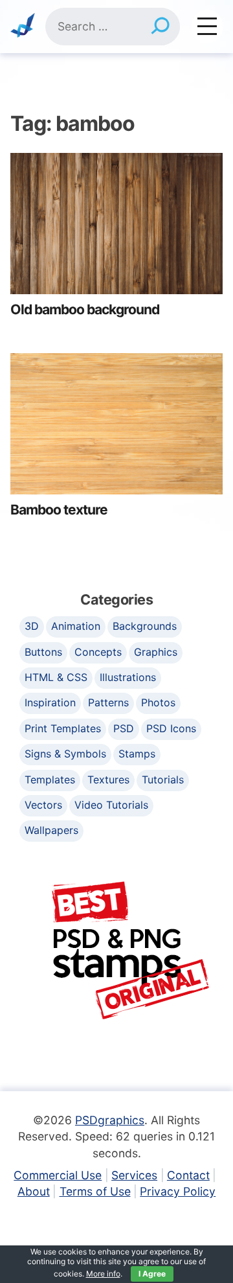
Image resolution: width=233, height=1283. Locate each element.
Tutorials (163, 779)
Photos (158, 702)
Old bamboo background (84, 309)
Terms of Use (95, 1191)
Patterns (108, 702)
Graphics (155, 651)
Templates (50, 779)
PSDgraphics (109, 1120)
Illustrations (128, 677)
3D (32, 625)
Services (134, 1175)
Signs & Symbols (65, 753)
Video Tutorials (111, 804)
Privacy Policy (178, 1191)
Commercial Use (58, 1175)
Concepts (98, 651)
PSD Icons (171, 728)
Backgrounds (145, 625)
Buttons (43, 651)
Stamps (136, 753)
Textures (108, 779)
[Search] (160, 26)
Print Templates (63, 728)
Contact (188, 1175)
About (33, 1191)
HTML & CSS (56, 677)
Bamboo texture (58, 510)
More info (103, 1273)
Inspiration (50, 702)
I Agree (152, 1273)
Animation (75, 625)
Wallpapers (51, 830)
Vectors (43, 804)
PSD (123, 728)
